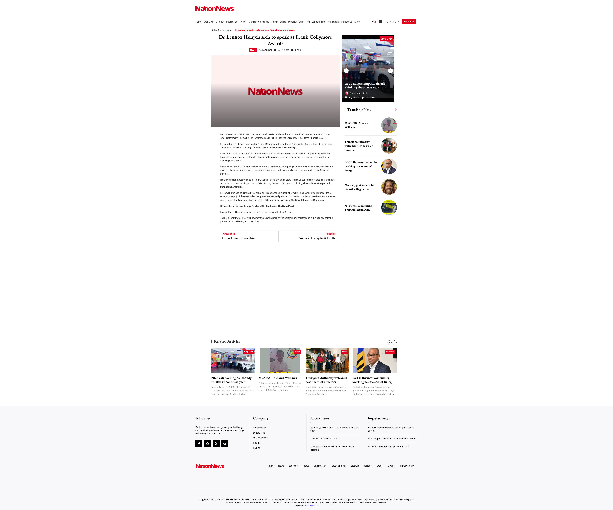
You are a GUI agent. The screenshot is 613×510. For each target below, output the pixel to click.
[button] (374, 21)
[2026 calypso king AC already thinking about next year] (368, 68)
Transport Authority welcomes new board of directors (359, 146)
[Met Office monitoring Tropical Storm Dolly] (389, 207)
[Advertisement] (369, 302)
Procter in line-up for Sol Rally (316, 238)
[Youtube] (224, 443)
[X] (215, 142)
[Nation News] (214, 8)
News (229, 30)
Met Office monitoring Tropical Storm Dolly (388, 446)
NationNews (217, 30)
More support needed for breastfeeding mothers (391, 438)
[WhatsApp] (215, 161)
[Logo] (221, 465)
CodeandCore (312, 505)
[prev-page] (346, 70)
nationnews (265, 49)
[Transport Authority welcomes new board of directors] (389, 146)
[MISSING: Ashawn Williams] (389, 125)
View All (390, 109)
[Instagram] (207, 443)
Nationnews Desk (358, 93)
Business (390, 352)
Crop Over (386, 38)
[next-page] (390, 70)
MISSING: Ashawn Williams (277, 378)
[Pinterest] (215, 151)
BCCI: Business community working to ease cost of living (361, 166)
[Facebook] (215, 132)
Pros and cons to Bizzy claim (238, 238)
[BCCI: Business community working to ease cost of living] (389, 166)
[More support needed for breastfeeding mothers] (389, 187)
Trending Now (359, 109)
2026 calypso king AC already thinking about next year (365, 85)
